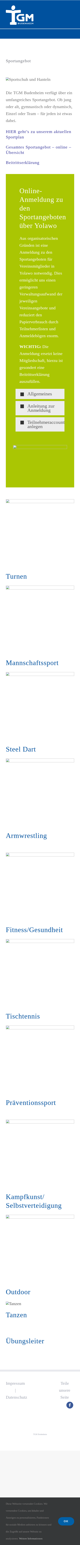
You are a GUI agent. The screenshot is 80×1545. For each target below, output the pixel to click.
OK (66, 1521)
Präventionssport (31, 1102)
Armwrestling (26, 835)
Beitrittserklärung (22, 162)
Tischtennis (23, 1016)
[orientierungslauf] (40, 1216)
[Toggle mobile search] (65, 6)
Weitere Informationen (31, 1538)
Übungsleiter (25, 1341)
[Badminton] (40, 587)
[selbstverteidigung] (40, 1121)
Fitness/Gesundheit (34, 930)
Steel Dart (21, 749)
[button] (40, 394)
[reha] (40, 1027)
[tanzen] (13, 1303)
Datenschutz (16, 1397)
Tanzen (16, 1315)
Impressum (15, 1383)
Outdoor (18, 1292)
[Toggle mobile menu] (72, 6)
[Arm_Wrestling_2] (40, 760)
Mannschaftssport (32, 663)
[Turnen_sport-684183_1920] (40, 501)
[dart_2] (40, 674)
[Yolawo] (40, 447)
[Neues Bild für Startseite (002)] (40, 941)
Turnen (16, 576)
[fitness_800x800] (40, 854)
